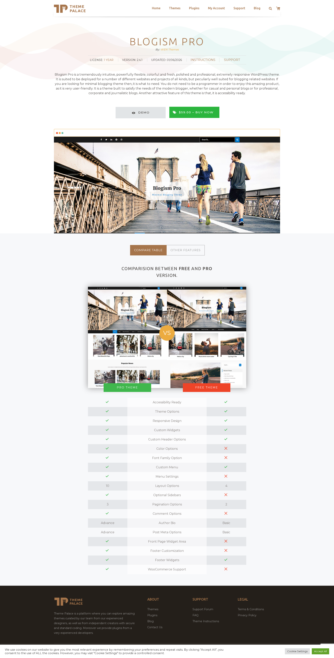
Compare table (148, 250)
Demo (144, 112)
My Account (216, 8)
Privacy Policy (247, 615)
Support (239, 8)
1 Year (108, 60)
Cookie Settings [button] (297, 651)
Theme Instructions (206, 621)
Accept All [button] (320, 651)
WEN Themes (169, 49)
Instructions (203, 60)
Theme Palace (78, 8)
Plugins (194, 8)
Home (156, 8)
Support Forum (203, 609)
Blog (257, 8)
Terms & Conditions (251, 609)
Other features (185, 250)
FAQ (196, 615)
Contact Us (154, 627)
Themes (175, 8)
